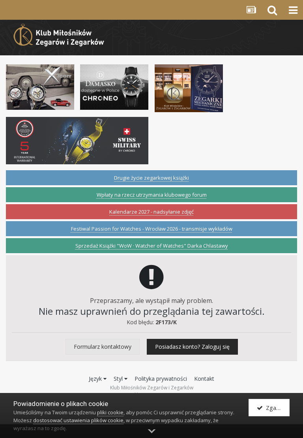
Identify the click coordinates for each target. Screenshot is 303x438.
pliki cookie (110, 412)
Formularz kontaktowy (102, 346)
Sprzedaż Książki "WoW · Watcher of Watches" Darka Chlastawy (151, 245)
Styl (119, 378)
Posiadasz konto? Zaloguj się (192, 346)
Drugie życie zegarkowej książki (151, 177)
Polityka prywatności (161, 378)
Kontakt (204, 378)
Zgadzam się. (276, 408)
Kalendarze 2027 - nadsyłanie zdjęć (151, 211)
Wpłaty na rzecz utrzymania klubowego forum (152, 194)
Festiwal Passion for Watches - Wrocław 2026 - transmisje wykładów (151, 228)
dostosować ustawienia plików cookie (78, 420)
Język (96, 378)
